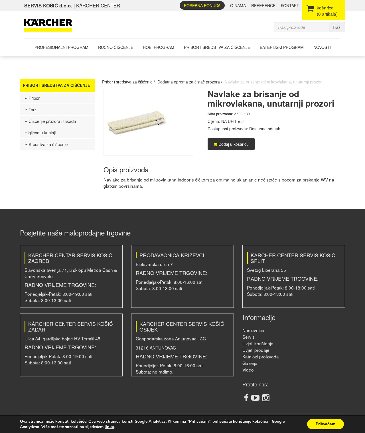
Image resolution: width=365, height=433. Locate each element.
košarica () (327, 10)
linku (109, 426)
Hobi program (158, 47)
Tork (32, 109)
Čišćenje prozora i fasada (51, 121)
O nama (238, 5)
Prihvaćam (325, 424)
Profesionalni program (61, 47)
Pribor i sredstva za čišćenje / (128, 82)
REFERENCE (263, 5)
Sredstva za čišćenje (47, 144)
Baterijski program (282, 47)
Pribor (33, 98)
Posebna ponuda (202, 5)
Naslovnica (253, 330)
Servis (248, 337)
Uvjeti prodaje (255, 350)
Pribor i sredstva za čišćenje (217, 47)
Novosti (322, 47)
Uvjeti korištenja (257, 343)
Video (248, 369)
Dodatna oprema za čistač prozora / (189, 82)
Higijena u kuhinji (40, 132)
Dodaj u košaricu (233, 144)
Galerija (249, 363)
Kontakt (290, 5)
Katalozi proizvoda (260, 356)
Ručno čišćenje (115, 47)
